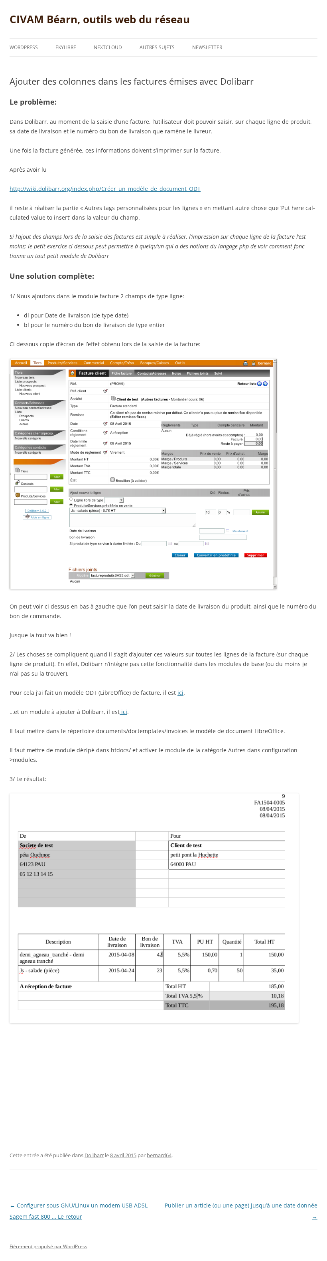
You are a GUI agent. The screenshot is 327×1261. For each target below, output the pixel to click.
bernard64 (159, 1155)
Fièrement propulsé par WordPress (48, 1246)
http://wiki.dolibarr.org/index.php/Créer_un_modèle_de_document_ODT (105, 188)
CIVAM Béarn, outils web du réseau (100, 19)
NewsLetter (207, 47)
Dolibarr (94, 1155)
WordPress (24, 47)
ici (180, 692)
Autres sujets (157, 47)
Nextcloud (108, 47)
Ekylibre (65, 47)
